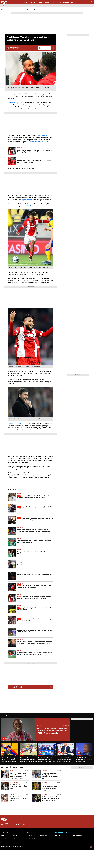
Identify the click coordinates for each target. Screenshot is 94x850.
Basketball (3, 838)
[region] (47, 753)
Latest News (4, 5)
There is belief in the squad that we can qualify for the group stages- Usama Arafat (28, 759)
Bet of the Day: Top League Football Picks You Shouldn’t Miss (18, 786)
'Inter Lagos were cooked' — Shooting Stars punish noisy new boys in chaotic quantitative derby (51, 775)
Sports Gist (66, 2)
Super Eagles (26, 200)
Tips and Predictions (44, 2)
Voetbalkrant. (27, 206)
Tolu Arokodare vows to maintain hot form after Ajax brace (18, 798)
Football (25, 2)
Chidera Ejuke (13, 109)
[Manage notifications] (91, 847)
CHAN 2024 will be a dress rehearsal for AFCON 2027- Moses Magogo (84, 759)
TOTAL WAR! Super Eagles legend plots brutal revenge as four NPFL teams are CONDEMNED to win (19, 775)
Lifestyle (73, 2)
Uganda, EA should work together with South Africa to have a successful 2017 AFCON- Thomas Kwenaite (52, 730)
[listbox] (47, 753)
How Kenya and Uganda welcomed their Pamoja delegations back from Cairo (46, 759)
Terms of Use (43, 835)
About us (29, 835)
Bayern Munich (42, 135)
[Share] (53, 48)
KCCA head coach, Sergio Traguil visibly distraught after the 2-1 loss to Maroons (9, 759)
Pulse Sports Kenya (59, 835)
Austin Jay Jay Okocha (37, 142)
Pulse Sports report (16, 424)
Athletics (15, 835)
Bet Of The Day (14, 782)
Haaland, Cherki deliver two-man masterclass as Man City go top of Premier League (51, 798)
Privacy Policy (31, 838)
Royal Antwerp (13, 103)
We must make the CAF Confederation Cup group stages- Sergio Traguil (64, 759)
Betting (33, 2)
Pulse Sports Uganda (76, 835)
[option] (9, 753)
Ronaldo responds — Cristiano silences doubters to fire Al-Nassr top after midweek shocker (51, 787)
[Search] (91, 2)
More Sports (56, 2)
